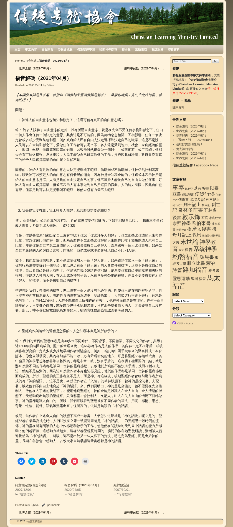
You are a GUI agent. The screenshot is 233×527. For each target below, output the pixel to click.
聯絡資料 (174, 49)
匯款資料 (178, 107)
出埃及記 (197, 199)
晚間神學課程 (108, 49)
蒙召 (211, 263)
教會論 (206, 235)
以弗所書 (201, 188)
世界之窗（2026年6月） (192, 158)
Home (19, 60)
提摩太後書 (199, 229)
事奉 (178, 187)
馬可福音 (198, 278)
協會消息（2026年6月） (192, 153)
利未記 (206, 205)
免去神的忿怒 (185, 149)
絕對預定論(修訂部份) (30, 485)
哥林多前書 (190, 210)
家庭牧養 (215, 218)
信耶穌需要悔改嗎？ (189, 144)
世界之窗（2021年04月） (33, 68)
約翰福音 (185, 256)
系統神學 (205, 249)
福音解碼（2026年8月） (192, 135)
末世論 (189, 241)
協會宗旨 (47, 49)
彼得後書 (181, 229)
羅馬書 (207, 257)
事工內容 (31, 49)
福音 (181, 250)
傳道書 (183, 199)
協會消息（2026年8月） (192, 126)
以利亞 (189, 188)
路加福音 (195, 269)
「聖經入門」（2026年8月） (195, 140)
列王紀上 (213, 199)
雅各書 (213, 270)
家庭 (204, 218)
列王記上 (192, 204)
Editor (50, 85)
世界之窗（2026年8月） (192, 131)
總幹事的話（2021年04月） (144, 68)
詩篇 (177, 270)
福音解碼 (30, 60)
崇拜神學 (181, 223)
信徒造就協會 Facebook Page (195, 165)
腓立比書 (196, 263)
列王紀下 (177, 205)
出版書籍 (141, 49)
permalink (53, 505)
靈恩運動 (181, 278)
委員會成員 (65, 49)
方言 (175, 242)
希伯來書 (201, 223)
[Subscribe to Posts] (174, 323)
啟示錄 (191, 216)
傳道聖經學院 (86, 49)
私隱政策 (157, 49)
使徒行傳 (205, 194)
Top (222, 516)
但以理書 (188, 194)
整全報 (126, 49)
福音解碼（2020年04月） (82, 485)
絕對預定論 (121, 485)
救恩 (196, 235)
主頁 (17, 49)
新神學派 (215, 235)
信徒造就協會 (34, 521)
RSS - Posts (185, 323)
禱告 (188, 249)
